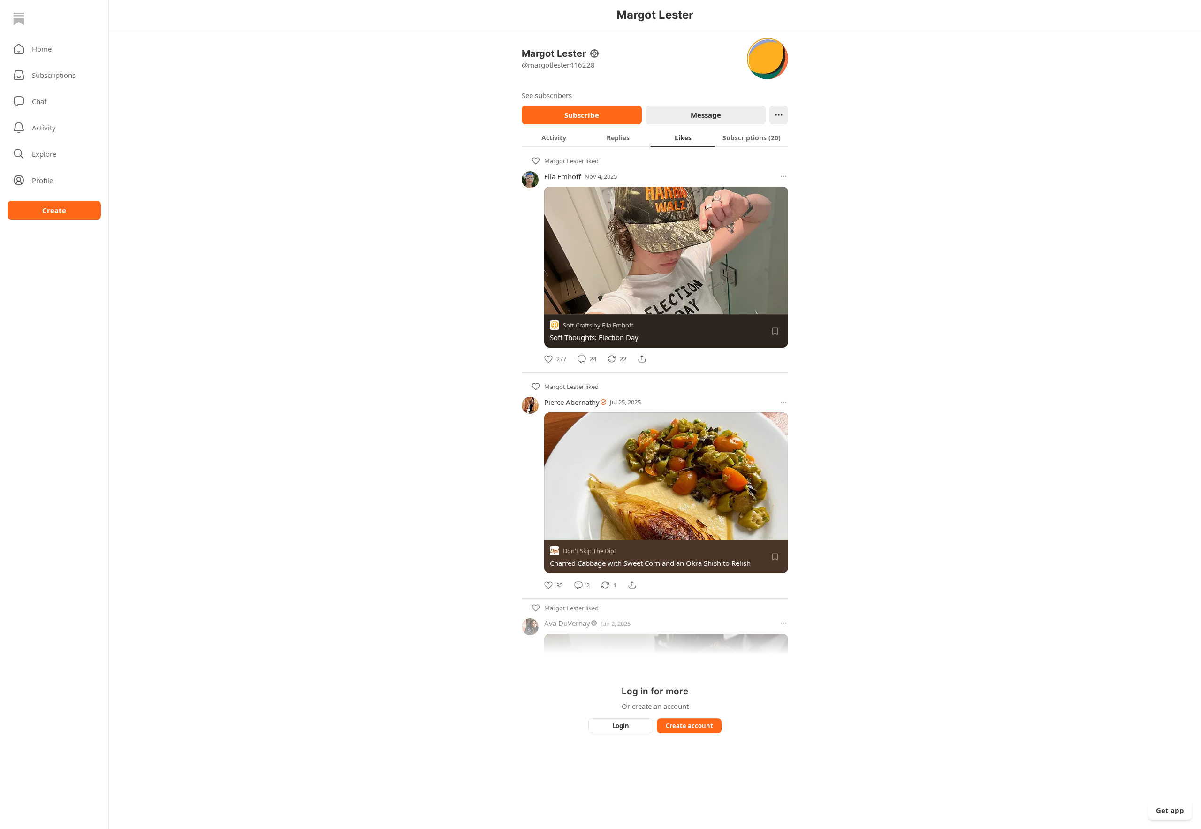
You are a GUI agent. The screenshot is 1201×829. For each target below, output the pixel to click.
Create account (689, 726)
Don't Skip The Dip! (589, 551)
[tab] (554, 137)
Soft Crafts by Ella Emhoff (598, 325)
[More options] (783, 176)
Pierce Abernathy (572, 402)
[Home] (19, 19)
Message (706, 115)
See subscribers (547, 95)
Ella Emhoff (562, 176)
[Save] (775, 331)
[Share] (642, 358)
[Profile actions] (778, 115)
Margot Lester (564, 161)
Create (54, 210)
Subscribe (581, 115)
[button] (54, 49)
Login (620, 726)
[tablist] (655, 137)
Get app (1170, 810)
